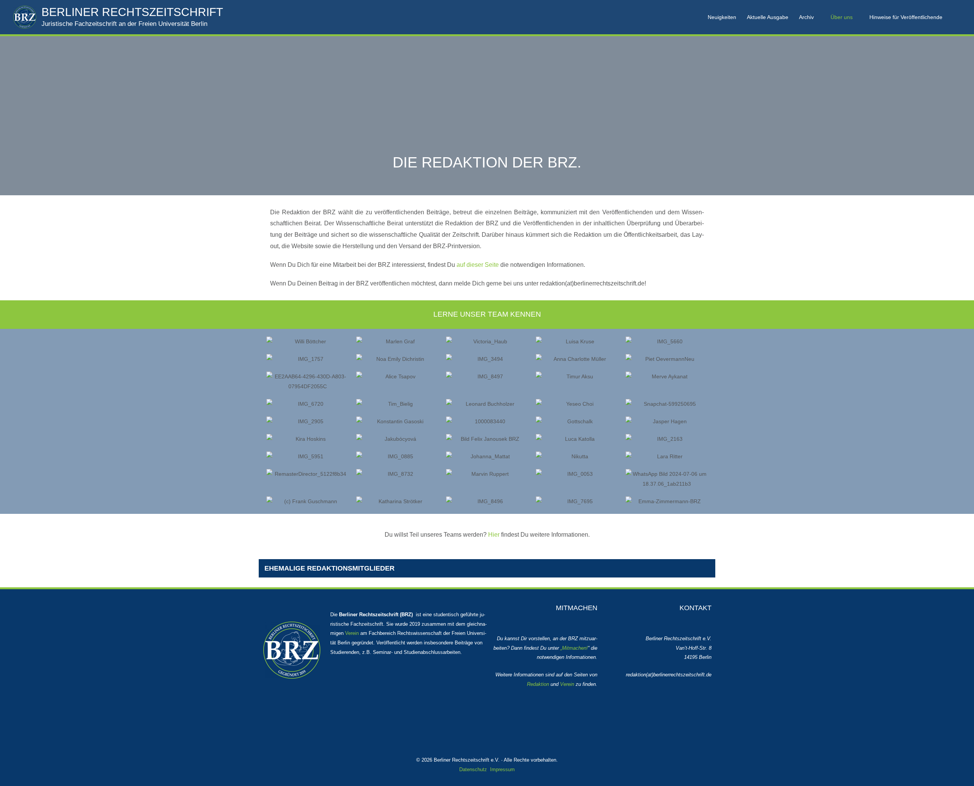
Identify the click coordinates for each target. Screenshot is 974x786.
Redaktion (538, 684)
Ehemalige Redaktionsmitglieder (329, 568)
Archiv (806, 17)
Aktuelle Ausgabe (767, 17)
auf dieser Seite (478, 264)
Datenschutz (473, 769)
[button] (958, 17)
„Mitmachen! (574, 648)
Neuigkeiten (722, 17)
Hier (494, 534)
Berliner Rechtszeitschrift (132, 12)
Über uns (842, 17)
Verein (352, 633)
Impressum (502, 769)
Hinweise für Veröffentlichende (905, 17)
